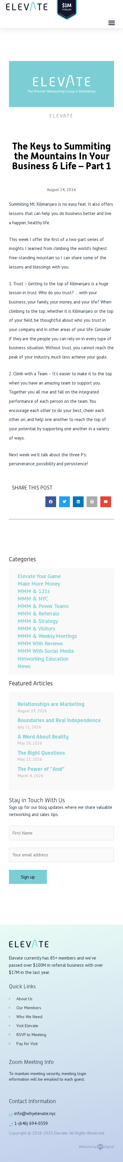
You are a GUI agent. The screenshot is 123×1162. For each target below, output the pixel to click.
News (24, 666)
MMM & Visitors (36, 628)
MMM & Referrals (38, 613)
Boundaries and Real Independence (59, 720)
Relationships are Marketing (51, 704)
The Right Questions (41, 753)
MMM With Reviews (40, 643)
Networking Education (43, 658)
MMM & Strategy (38, 620)
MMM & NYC (33, 598)
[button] (111, 22)
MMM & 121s (34, 591)
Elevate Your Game (39, 576)
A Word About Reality (43, 737)
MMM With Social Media (46, 650)
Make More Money (39, 583)
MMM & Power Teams (43, 606)
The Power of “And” (41, 769)
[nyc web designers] (96, 1149)
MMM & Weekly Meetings (47, 635)
